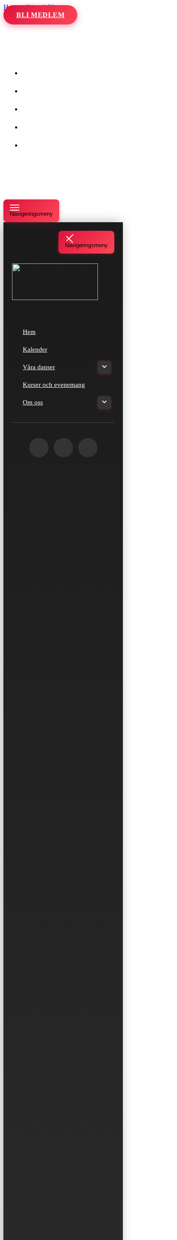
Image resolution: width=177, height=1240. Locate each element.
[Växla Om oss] (104, 402)
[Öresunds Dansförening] (46, 53)
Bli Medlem (40, 14)
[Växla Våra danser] (104, 367)
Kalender (43, 91)
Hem (38, 73)
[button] (76, 109)
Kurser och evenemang (62, 127)
